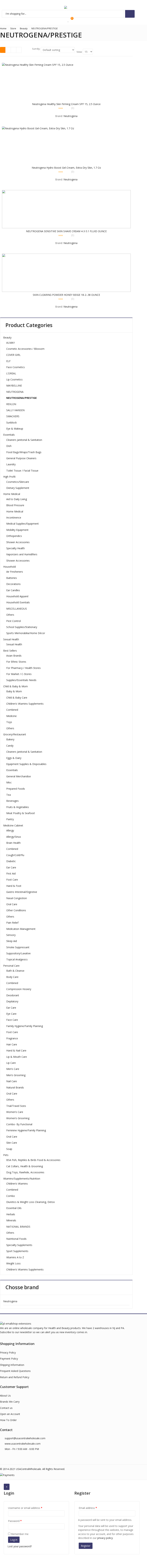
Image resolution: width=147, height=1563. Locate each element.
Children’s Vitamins (17, 1183)
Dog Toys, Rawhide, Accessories (25, 1172)
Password (15, 1521)
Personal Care (11, 965)
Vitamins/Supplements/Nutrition (21, 1178)
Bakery (10, 739)
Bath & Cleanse (15, 970)
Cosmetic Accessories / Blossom (25, 348)
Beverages (12, 800)
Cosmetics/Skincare (17, 481)
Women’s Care (14, 1112)
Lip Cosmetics (14, 379)
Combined (12, 709)
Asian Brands (14, 655)
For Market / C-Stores (19, 674)
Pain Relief (12, 922)
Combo (10, 1196)
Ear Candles (13, 590)
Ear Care (11, 867)
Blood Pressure (15, 505)
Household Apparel (17, 596)
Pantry (10, 819)
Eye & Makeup (14, 428)
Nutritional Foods (16, 1238)
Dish (8, 446)
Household (9, 566)
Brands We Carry (10, 1401)
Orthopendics (14, 536)
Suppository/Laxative (18, 953)
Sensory (11, 935)
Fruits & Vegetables (17, 807)
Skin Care (11, 1142)
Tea (8, 794)
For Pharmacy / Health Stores (23, 668)
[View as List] (13, 50)
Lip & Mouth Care (16, 1056)
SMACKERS (12, 416)
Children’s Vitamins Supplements (25, 703)
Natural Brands (15, 1087)
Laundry (11, 464)
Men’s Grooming (15, 1075)
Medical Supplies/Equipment (22, 523)
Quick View (67, 103)
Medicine (11, 716)
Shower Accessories (18, 542)
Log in (13, 1539)
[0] (68, 20)
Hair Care (11, 1044)
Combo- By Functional (19, 1124)
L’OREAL (11, 373)
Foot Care (12, 879)
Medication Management (20, 929)
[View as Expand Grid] (8, 50)
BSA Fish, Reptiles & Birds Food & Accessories (33, 1160)
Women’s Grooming (17, 1118)
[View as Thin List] (19, 50)
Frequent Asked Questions (15, 1371)
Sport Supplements (17, 1251)
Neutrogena (70, 116)
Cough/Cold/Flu (15, 855)
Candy (9, 745)
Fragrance (12, 1038)
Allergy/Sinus (13, 836)
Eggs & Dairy (13, 758)
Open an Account (10, 1414)
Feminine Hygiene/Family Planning (26, 1130)
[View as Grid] (3, 50)
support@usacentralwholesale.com (25, 1438)
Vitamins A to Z (15, 1257)
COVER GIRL (13, 355)
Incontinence (13, 517)
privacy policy (105, 1538)
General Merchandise (18, 776)
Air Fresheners (14, 571)
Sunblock (11, 422)
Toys (9, 722)
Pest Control (13, 621)
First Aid (11, 873)
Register (85, 1545)
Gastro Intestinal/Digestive (21, 892)
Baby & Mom (14, 691)
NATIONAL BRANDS (18, 1226)
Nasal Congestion (16, 898)
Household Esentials (18, 602)
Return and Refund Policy (14, 1377)
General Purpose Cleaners (21, 458)
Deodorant (12, 995)
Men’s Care (12, 1069)
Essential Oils (14, 1208)
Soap (9, 1149)
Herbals (10, 1214)
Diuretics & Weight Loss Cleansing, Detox (30, 1202)
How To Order (8, 1420)
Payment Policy (9, 1358)
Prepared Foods (15, 788)
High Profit (9, 476)
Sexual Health (11, 639)
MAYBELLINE (14, 385)
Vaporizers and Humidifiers (21, 554)
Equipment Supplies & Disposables (26, 764)
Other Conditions (16, 910)
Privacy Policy (8, 1352)
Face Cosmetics (15, 367)
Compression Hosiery (18, 989)
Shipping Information (12, 1365)
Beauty (7, 337)
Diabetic (11, 861)
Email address (88, 1508)
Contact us (6, 1408)
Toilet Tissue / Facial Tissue (22, 470)
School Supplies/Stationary (21, 627)
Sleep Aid (11, 941)
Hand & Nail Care (16, 1050)
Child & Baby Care (16, 697)
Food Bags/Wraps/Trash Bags (23, 452)
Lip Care (11, 1063)
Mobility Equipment (17, 530)
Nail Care (11, 1081)
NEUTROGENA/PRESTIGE (21, 398)
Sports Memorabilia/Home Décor (25, 633)
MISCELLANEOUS (16, 608)
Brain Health (13, 842)
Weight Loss (13, 1263)
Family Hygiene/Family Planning (24, 1026)
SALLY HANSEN (15, 410)
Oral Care (11, 904)
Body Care (12, 977)
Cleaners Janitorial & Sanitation (24, 440)
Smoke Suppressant (17, 947)
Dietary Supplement (17, 488)
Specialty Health (15, 548)
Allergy (10, 830)
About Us (5, 1395)
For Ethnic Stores (16, 661)
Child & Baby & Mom (15, 686)
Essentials (9, 434)
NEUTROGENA (14, 391)
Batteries (11, 578)
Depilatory (12, 1001)
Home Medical (11, 494)
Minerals (11, 1220)
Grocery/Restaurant (14, 734)
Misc (9, 782)
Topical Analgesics (17, 959)
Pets (5, 1155)
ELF (8, 361)
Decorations (13, 584)
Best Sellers (10, 650)
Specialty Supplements (19, 1245)
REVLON (11, 404)
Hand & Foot (13, 886)
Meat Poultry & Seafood (20, 813)
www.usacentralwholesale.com (23, 1443)
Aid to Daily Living (16, 499)
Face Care (12, 1019)
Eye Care (11, 1013)
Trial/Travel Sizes (16, 1106)
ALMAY (10, 342)
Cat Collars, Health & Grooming (24, 1166)
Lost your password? (20, 1546)
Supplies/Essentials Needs (21, 680)
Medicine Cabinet (13, 825)
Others (10, 614)
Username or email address (25, 1508)
